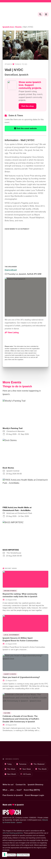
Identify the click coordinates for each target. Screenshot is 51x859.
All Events (27, 774)
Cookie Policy (24, 855)
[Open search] (40, 14)
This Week (11, 769)
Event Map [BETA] (32, 790)
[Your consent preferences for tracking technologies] (4, 854)
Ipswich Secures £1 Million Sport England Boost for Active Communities (20, 639)
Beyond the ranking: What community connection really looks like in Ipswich (20, 595)
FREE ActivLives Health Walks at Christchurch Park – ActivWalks (17, 508)
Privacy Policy (10, 855)
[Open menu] (46, 14)
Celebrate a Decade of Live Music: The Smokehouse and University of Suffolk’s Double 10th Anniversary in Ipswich (21, 719)
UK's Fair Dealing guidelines (13, 833)
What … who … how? (12, 790)
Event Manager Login (34, 795)
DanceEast (11, 270)
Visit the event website (26, 128)
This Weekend (38, 764)
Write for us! (8, 784)
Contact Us (21, 784)
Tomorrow (22, 764)
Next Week (26, 769)
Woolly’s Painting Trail (12, 428)
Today (9, 764)
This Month (42, 769)
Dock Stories (8, 468)
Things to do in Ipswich (17, 386)
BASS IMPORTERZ (11, 550)
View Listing (13, 332)
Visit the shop (27, 106)
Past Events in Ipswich (13, 795)
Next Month (11, 774)
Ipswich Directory (35, 784)
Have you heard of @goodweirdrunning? (21, 677)
